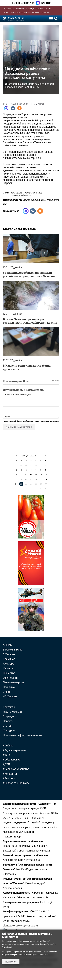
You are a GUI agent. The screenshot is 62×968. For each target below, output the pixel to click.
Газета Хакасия (12, 711)
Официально (10, 677)
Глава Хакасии (43, 9)
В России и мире (12, 649)
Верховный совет (12, 13)
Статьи (7, 725)
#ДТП (6, 764)
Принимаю (11, 961)
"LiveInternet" (7, 947)
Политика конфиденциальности (22, 735)
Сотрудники (10, 716)
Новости (8, 721)
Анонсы (7, 644)
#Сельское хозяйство (16, 768)
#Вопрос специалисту (16, 783)
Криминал (37, 104)
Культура (8, 663)
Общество (9, 673)
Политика (9, 687)
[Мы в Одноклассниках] (19, 108)
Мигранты (17, 192)
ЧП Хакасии (10, 696)
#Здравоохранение (14, 750)
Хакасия (30, 192)
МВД (39, 192)
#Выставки (9, 778)
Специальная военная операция (19, 9)
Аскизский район (21, 195)
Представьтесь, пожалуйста (18, 394)
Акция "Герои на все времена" (35, 13)
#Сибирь (8, 745)
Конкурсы (9, 730)
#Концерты (10, 773)
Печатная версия (13, 682)
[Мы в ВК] (13, 108)
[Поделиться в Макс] (6, 108)
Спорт (6, 691)
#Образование (11, 759)
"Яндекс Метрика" (47, 944)
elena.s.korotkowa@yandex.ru (20, 925)
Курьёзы (8, 668)
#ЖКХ (6, 754)
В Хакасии (9, 654)
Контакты (9, 707)
